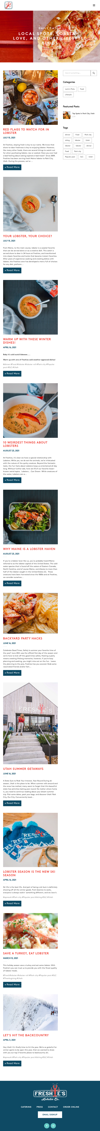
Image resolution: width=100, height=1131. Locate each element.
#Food (13, 365)
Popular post (70, 157)
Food (82, 89)
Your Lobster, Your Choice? (27, 236)
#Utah (15, 368)
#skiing (38, 897)
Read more (13, 167)
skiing (67, 140)
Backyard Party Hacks (22, 638)
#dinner (6, 365)
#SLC (10, 368)
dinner (67, 135)
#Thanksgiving (9, 979)
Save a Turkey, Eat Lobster (26, 953)
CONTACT (53, 1107)
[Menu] (94, 5)
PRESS (40, 1107)
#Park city (41, 365)
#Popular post (28, 897)
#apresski (7, 897)
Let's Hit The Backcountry (26, 1035)
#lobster (20, 365)
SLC (81, 157)
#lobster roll (30, 365)
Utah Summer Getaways (23, 769)
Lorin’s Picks (70, 89)
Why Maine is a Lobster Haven (29, 549)
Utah (88, 140)
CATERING (26, 1107)
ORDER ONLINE (71, 1107)
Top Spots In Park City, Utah (83, 113)
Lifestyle (68, 95)
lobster (77, 140)
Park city (88, 135)
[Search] (94, 73)
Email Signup (50, 1115)
